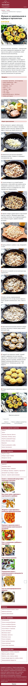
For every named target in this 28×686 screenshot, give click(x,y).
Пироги (4, 430)
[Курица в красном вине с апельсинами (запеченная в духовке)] (8, 535)
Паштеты (4, 464)
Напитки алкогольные (7, 613)
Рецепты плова (5, 453)
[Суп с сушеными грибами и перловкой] (8, 550)
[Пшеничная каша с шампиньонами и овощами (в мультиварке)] (8, 581)
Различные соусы (6, 637)
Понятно (14, 684)
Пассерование (5, 620)
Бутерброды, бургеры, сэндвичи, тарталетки (13, 470)
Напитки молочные (7, 611)
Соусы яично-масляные (8, 645)
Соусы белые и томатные (8, 628)
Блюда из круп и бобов (8, 455)
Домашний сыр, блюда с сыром (10, 472)
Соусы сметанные (6, 630)
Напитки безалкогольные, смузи (10, 609)
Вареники (4, 443)
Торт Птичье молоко (9, 558)
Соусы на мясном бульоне (8, 622)
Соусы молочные (6, 643)
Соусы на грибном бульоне (9, 626)
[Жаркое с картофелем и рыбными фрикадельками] (8, 518)
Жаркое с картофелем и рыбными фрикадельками (11, 510)
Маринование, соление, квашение (10, 651)
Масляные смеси (6, 632)
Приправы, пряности (7, 634)
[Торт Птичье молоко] (8, 564)
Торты (3, 432)
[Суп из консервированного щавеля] (8, 596)
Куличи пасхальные (7, 447)
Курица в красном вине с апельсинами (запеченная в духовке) (12, 526)
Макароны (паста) (6, 457)
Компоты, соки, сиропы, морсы (10, 656)
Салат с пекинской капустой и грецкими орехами (12, 479)
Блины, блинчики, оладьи (8, 440)
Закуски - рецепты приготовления (11, 474)
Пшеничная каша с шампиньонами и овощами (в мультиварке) (12, 573)
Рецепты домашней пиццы (8, 438)
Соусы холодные (6, 639)
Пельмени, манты (6, 466)
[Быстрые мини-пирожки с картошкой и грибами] (8, 502)
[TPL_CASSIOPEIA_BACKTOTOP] (25, 581)
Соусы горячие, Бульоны (8, 641)
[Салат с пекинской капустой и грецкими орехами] (8, 487)
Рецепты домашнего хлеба (8, 445)
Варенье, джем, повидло (8, 654)
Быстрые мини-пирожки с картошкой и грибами (11, 495)
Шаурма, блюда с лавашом (9, 468)
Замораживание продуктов (9, 660)
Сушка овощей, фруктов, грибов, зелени (12, 658)
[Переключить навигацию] (25, 7)
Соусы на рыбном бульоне (8, 624)
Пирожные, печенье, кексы (9, 436)
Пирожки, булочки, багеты (8, 434)
